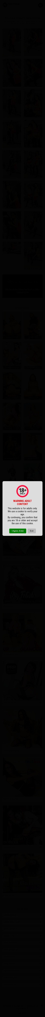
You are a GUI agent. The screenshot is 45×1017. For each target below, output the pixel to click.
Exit (31, 531)
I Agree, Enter (18, 531)
